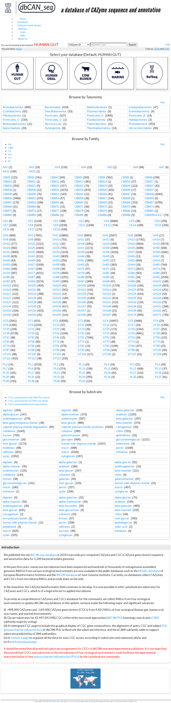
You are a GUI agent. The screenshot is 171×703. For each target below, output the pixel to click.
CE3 (81, 221)
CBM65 (102, 202)
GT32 (106, 333)
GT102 (32, 354)
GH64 (131, 264)
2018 (157, 48)
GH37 (131, 252)
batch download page (23, 641)
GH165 (56, 314)
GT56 (156, 337)
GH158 (106, 310)
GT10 (56, 325)
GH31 (6, 252)
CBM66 (125, 202)
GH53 (131, 260)
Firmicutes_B (137, 115)
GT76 (6, 345)
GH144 (7, 306)
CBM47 (125, 194)
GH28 (106, 248)
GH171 (157, 314)
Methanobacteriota (15, 124)
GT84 (131, 345)
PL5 (132, 364)
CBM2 (6, 177)
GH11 (80, 239)
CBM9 (148, 177)
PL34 (107, 377)
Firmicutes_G (53, 119)
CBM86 (102, 215)
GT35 (131, 333)
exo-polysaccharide (15, 518)
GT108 (157, 354)
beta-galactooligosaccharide (20, 422)
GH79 (80, 273)
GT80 (31, 345)
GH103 (32, 285)
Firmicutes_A (95, 115)
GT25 (106, 329)
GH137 (7, 302)
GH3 (80, 235)
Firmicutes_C (11, 119)
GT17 (131, 325)
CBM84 (54, 215)
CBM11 (31, 181)
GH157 (81, 310)
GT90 (56, 350)
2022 (167, 48)
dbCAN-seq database (43, 555)
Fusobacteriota (96, 119)
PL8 (30, 368)
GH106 (106, 285)
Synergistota (53, 128)
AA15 (32, 171)
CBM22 (54, 185)
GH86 (6, 277)
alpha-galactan (125, 410)
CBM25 (102, 185)
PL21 (57, 372)
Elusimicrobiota (97, 111)
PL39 (31, 381)
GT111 (7, 358)
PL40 (57, 381)
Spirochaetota (12, 128)
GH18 (80, 243)
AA (9, 144)
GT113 (57, 358)
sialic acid (121, 526)
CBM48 (149, 194)
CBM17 (149, 181)
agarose (8, 410)
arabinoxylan (69, 418)
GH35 (80, 252)
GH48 (6, 260)
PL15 (6, 372)
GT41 (6, 337)
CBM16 (125, 181)
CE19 (56, 229)
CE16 (6, 229)
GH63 (106, 264)
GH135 (132, 298)
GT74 (131, 341)
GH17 (56, 243)
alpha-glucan (11, 414)
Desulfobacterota (56, 111)
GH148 (106, 306)
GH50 (56, 260)
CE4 (106, 221)
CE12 (107, 225)
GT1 (30, 320)
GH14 (156, 239)
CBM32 (54, 190)
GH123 (81, 294)
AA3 (57, 167)
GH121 (56, 294)
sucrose (64, 531)
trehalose (122, 452)
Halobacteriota (138, 119)
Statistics (22, 28)
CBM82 (7, 215)
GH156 (56, 310)
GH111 (32, 289)
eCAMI (154, 617)
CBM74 (149, 206)
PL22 (82, 372)
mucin (65, 447)
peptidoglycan (124, 522)
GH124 (106, 294)
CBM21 (31, 185)
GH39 (6, 256)
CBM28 (7, 190)
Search (132, 44)
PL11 (107, 368)
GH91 (131, 277)
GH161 (157, 310)
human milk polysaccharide (20, 522)
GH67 (31, 268)
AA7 (161, 167)
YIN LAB (52, 701)
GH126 (157, 294)
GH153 (7, 310)
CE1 (30, 221)
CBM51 (31, 198)
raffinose (8, 452)
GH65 (156, 264)
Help (22, 35)
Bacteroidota (53, 107)
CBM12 (54, 181)
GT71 (81, 341)
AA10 (6, 171)
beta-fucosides (68, 505)
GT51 (81, 337)
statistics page (19, 637)
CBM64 (78, 202)
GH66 (6, 268)
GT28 (6, 333)
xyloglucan (68, 456)
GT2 (55, 320)
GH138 (32, 302)
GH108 (132, 285)
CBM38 (7, 194)
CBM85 (78, 215)
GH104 (56, 285)
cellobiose (9, 431)
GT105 (107, 354)
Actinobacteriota (13, 107)
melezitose (123, 443)
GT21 (31, 329)
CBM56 (78, 198)
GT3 (80, 320)
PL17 (31, 372)
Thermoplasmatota (99, 128)
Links (22, 32)
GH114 (106, 289)
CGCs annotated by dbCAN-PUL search (29, 397)
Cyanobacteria (12, 111)
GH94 (31, 281)
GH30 (156, 248)
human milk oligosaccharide (79, 443)
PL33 (82, 377)
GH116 (157, 289)
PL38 (6, 381)
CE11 (81, 225)
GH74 (156, 268)
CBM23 (78, 185)
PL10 (82, 368)
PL (9, 161)
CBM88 (125, 215)
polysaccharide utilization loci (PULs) (56, 656)
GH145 (32, 306)
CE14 (132, 225)
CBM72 (102, 206)
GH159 (132, 310)
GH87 (31, 277)
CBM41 (54, 194)
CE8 (30, 225)
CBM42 (78, 194)
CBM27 (149, 185)
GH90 (106, 277)
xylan (6, 456)
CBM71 (78, 206)
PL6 (157, 364)
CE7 (5, 225)
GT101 (7, 354)
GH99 (131, 281)
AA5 (109, 167)
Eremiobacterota (139, 111)
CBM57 (102, 198)
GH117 (7, 294)
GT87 (6, 350)
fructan (7, 435)
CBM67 (149, 202)
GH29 (131, 248)
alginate (66, 410)
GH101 (157, 281)
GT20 (6, 329)
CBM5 (78, 177)
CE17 (31, 229)
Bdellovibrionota (97, 107)
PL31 (31, 377)
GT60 (6, 341)
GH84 (131, 273)
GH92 (156, 277)
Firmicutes (52, 115)
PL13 (158, 368)
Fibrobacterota (12, 115)
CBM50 (7, 198)
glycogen (67, 439)
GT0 (5, 320)
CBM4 (54, 177)
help (167, 44)
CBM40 (31, 194)
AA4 (83, 167)
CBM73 (125, 206)
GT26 (131, 329)
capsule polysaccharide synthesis (82, 427)
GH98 (106, 281)
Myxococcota (53, 124)
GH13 (131, 239)
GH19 (106, 243)
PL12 (133, 368)
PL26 (107, 372)
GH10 (56, 239)
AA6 (135, 167)
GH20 (131, 243)
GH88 (56, 277)
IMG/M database (67, 575)
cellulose (67, 431)
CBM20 (7, 185)
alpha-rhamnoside (70, 501)
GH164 (32, 314)
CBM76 (31, 210)
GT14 (106, 325)
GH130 (81, 298)
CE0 (5, 221)
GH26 (56, 248)
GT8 (5, 325)
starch (65, 452)
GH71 (106, 268)
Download (22, 22)
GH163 (7, 314)
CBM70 (54, 206)
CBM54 (54, 198)
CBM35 (102, 190)
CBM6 (101, 177)
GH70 (80, 268)
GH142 (132, 302)
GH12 (106, 239)
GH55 (6, 264)
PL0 (5, 364)
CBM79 (102, 210)
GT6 (155, 320)
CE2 (55, 221)
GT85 (156, 345)
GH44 (80, 256)
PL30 (6, 377)
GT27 (156, 329)
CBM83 (31, 215)
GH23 (156, 243)
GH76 (6, 273)
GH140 (81, 302)
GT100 (157, 350)
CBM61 (7, 202)
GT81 (56, 345)
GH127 (7, 298)
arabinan (122, 414)
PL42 (82, 381)
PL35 (133, 377)
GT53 (131, 337)
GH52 (106, 260)
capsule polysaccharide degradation (25, 427)
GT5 (130, 320)
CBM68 (7, 206)
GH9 (30, 239)
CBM (10, 147)
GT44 (56, 337)
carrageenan (124, 427)
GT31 (81, 333)
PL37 (158, 377)
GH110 (7, 289)
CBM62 (31, 202)
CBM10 (7, 181)
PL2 (56, 364)
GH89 (80, 277)
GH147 (81, 306)
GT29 (31, 333)
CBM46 (102, 194)
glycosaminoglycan (128, 439)
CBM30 (31, 190)
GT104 (82, 354)
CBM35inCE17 (154, 215)
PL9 (56, 368)
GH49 (31, 260)
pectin (120, 447)
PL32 (57, 377)
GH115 (132, 289)
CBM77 (54, 210)
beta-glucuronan (69, 510)
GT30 (56, 333)
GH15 (6, 243)
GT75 (156, 341)
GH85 (156, 273)
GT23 (81, 329)
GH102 (7, 285)
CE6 (157, 221)
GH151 (157, 306)
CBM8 (125, 177)
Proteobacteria (138, 124)
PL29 (158, 372)
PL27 (133, 372)
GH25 (31, 248)
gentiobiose (123, 435)
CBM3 (30, 177)
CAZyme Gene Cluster (29, 25)
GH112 (56, 289)
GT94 (106, 350)
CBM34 (78, 190)
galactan (64, 479)
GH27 (80, 248)
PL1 (30, 364)
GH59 (56, 264)
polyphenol (10, 526)
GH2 (55, 235)
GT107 (132, 354)
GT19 (156, 325)
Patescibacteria (97, 124)
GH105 (81, 285)
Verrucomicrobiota (140, 128)
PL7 (5, 368)
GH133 (106, 298)
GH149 (132, 306)
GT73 (106, 341)
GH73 (131, 268)
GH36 (106, 252)
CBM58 (125, 198)
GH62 (80, 264)
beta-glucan (69, 422)
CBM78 (78, 210)
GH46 (131, 256)
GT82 (81, 345)
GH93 (6, 281)
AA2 (31, 167)
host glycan (10, 443)
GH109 (157, 285)
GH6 (155, 235)
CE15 (157, 225)
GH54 (156, 260)
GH (10, 154)
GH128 (32, 298)
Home (23, 18)
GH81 (106, 273)
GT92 (81, 350)
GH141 (106, 302)
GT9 (30, 325)
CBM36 (125, 190)
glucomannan (11, 439)
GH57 (31, 264)
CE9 (55, 225)
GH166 (81, 314)
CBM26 (125, 185)
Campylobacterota (140, 107)
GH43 (56, 256)
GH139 (56, 302)
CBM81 (149, 210)
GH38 (156, 252)
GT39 (156, 333)
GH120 (32, 294)
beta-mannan (124, 422)
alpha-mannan (70, 414)
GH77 (31, 273)
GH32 (31, 252)
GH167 (106, 314)
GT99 (131, 350)
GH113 (81, 289)
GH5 (130, 235)
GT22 (56, 329)
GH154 (32, 310)
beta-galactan (125, 418)
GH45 (106, 256)
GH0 (5, 235)
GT (10, 157)
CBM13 (78, 181)
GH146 (56, 306)
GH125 (132, 294)
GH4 (105, 235)
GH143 (157, 302)
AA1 (5, 167)
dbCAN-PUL (115, 617)
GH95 (56, 281)
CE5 (132, 221)
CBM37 (149, 190)
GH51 (80, 260)
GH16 (31, 243)
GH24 (6, 248)
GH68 (56, 268)
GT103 (57, 354)
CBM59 (149, 198)
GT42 (31, 337)
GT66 (31, 341)
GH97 (80, 281)
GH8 (5, 239)
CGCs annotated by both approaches (27, 404)
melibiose (9, 447)
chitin (120, 431)
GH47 (156, 256)
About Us (23, 38)
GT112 (32, 358)
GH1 (30, 235)
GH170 (132, 314)
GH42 (31, 256)
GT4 (105, 320)
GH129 (56, 298)
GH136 (157, 298)
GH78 (56, 273)
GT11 (81, 325)
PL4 (106, 364)
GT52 (106, 337)
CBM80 (125, 210)
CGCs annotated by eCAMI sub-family (28, 400)
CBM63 (54, 202)
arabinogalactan (13, 418)
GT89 (31, 350)
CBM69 (31, 206)
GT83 (106, 345)
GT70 (56, 341)
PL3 (81, 364)
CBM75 (7, 210)
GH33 (56, 252)
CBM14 (102, 181)
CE (9, 151)
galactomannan (71, 435)
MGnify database (149, 571)
